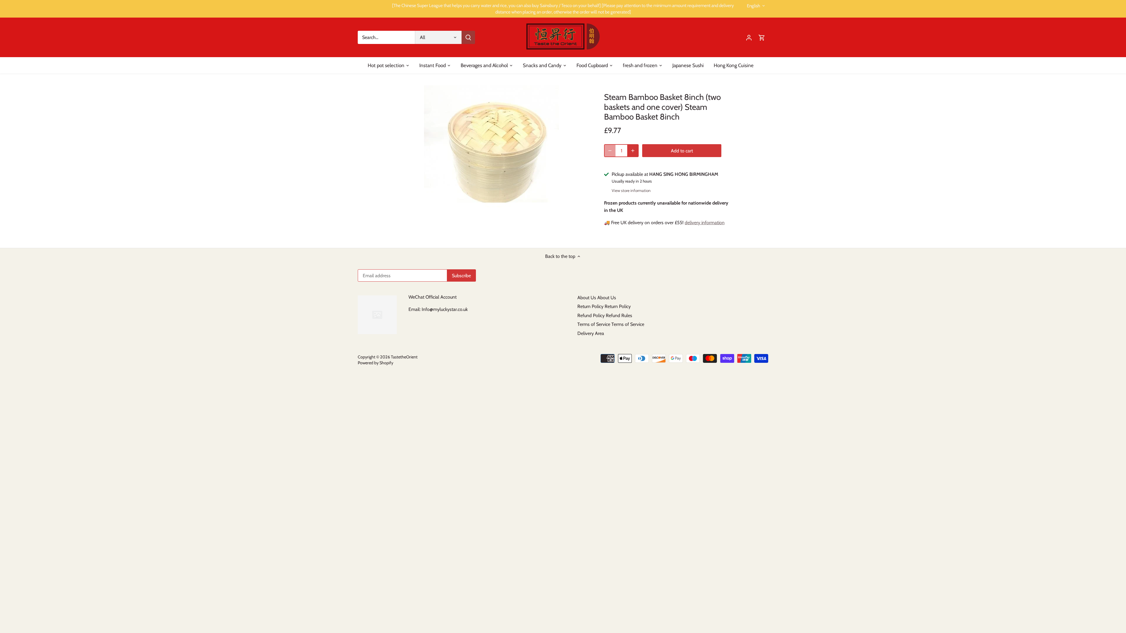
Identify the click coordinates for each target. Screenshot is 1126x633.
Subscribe (1085, 594)
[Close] (1106, 541)
